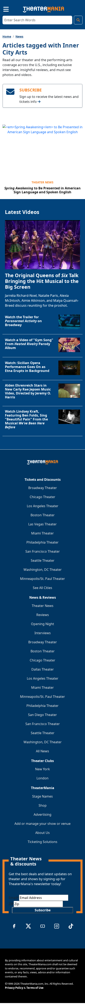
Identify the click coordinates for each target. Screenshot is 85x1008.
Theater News (42, 182)
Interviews (42, 633)
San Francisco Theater (42, 551)
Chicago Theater (42, 497)
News (19, 36)
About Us (42, 832)
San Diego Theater (42, 714)
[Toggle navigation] (2, 8)
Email (14, 897)
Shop (43, 805)
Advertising (42, 814)
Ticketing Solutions (42, 841)
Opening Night (42, 624)
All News (42, 751)
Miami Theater (42, 533)
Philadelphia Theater (42, 542)
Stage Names (42, 796)
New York (42, 769)
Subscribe (43, 910)
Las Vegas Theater (42, 524)
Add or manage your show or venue (42, 823)
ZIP (11, 904)
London (42, 778)
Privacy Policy (14, 988)
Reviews (42, 615)
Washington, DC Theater (43, 569)
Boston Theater (43, 515)
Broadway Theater (42, 488)
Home (6, 36)
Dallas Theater (42, 669)
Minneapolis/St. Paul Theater (42, 578)
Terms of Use (35, 988)
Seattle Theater (42, 560)
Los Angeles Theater (42, 506)
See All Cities (42, 587)
